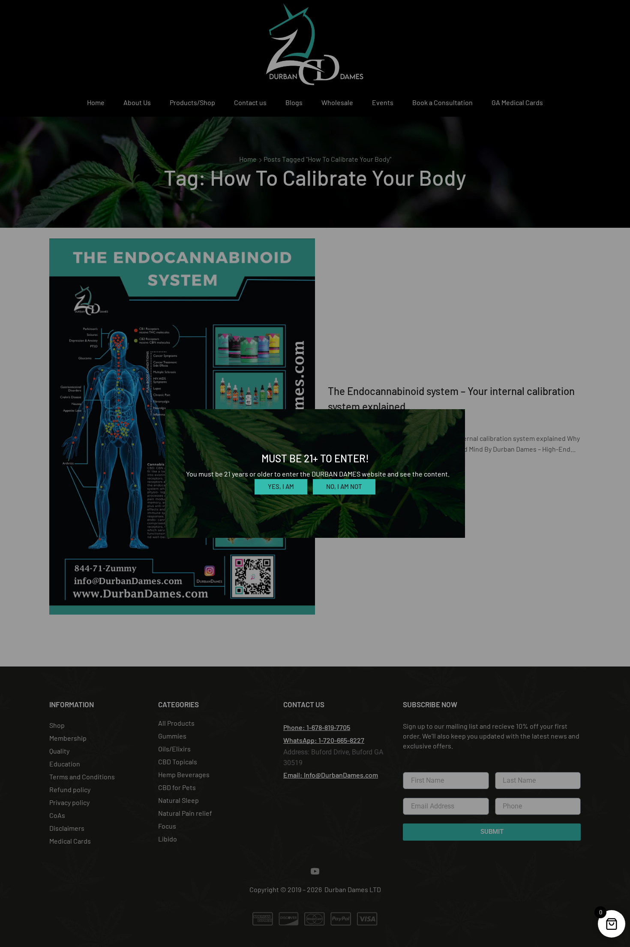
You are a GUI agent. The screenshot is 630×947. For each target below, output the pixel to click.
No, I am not (344, 486)
